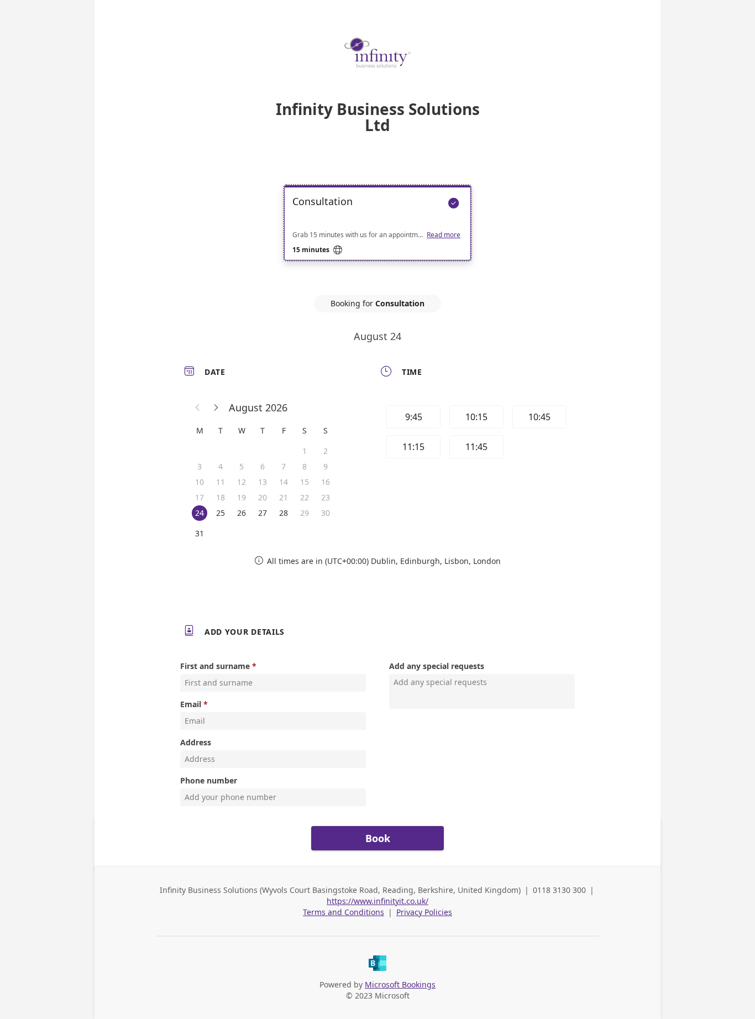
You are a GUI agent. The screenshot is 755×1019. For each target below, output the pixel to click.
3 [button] (199, 466)
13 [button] (262, 482)
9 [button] (325, 466)
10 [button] (199, 482)
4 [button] (220, 466)
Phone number (208, 780)
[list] (377, 232)
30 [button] (325, 513)
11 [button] (220, 482)
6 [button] (262, 466)
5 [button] (241, 466)
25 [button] (220, 513)
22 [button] (304, 497)
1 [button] (304, 451)
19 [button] (241, 497)
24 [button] (199, 513)
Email (190, 704)
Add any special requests (436, 666)
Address (195, 742)
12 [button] (241, 482)
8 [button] (304, 466)
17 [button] (199, 497)
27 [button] (262, 513)
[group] (475, 433)
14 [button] (283, 482)
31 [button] (199, 533)
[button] (198, 407)
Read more (443, 235)
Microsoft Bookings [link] (400, 984)
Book (377, 838)
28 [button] (283, 513)
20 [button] (262, 497)
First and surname (215, 666)
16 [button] (325, 482)
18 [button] (220, 497)
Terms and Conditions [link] (343, 912)
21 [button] (283, 497)
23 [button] (325, 497)
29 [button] (304, 513)
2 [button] (325, 451)
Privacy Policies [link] (424, 912)
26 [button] (241, 513)
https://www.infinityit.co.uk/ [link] (377, 901)
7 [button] (283, 466)
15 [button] (304, 482)
